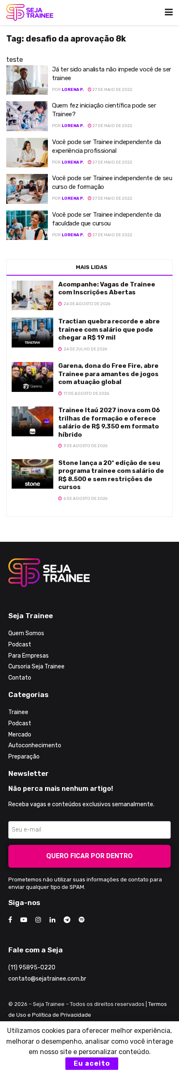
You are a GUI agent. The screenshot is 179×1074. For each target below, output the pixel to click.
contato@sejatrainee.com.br (47, 978)
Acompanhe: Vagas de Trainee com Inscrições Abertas (106, 288)
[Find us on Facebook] (10, 920)
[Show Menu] (169, 12)
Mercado (19, 734)
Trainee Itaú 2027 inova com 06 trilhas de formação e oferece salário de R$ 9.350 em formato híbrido (109, 422)
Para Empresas (28, 655)
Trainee (18, 712)
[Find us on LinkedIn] (52, 920)
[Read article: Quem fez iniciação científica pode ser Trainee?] (27, 116)
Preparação (24, 756)
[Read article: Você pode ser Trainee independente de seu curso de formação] (27, 189)
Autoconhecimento (34, 745)
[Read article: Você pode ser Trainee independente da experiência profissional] (27, 153)
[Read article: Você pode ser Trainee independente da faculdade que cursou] (27, 225)
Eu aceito (92, 1063)
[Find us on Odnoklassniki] (82, 920)
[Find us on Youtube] (23, 920)
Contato (19, 677)
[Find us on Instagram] (38, 920)
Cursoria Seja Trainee (36, 666)
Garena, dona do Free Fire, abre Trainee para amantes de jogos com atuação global (108, 374)
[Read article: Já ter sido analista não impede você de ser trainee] (27, 80)
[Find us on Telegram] (67, 920)
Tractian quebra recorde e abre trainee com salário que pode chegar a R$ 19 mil (109, 329)
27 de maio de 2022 (112, 89)
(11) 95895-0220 (31, 967)
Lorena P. (73, 89)
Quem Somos (26, 633)
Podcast (19, 644)
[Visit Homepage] (29, 12)
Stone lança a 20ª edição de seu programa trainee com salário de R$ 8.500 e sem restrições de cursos (111, 475)
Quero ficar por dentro (89, 856)
